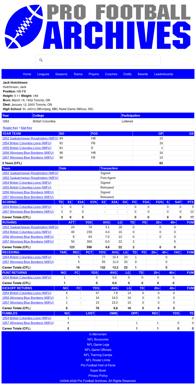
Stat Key (26, 127)
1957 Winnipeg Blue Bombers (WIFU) (28, 157)
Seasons (61, 74)
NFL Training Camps (98, 355)
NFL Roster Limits (98, 360)
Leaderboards (163, 74)
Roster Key (10, 127)
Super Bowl (98, 370)
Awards (143, 74)
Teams (78, 74)
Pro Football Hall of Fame (98, 365)
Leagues (43, 74)
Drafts (127, 74)
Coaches (111, 74)
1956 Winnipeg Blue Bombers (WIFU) (28, 152)
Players (94, 74)
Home (27, 74)
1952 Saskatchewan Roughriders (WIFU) (30, 138)
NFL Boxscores (98, 339)
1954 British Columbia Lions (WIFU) (26, 143)
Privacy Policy (98, 375)
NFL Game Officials (98, 349)
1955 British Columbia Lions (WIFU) (26, 148)
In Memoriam (98, 334)
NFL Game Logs (98, 344)
